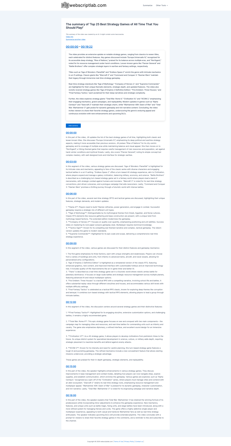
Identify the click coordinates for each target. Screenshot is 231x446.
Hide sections (73, 126)
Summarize (147, 5)
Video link (69, 37)
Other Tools (161, 5)
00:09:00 (71, 243)
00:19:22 (87, 46)
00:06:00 (71, 193)
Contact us (139, 441)
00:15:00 (71, 366)
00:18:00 (71, 395)
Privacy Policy (129, 441)
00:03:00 (71, 161)
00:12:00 (71, 302)
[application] (167, 5)
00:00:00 (72, 46)
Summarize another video (75, 39)
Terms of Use (118, 441)
